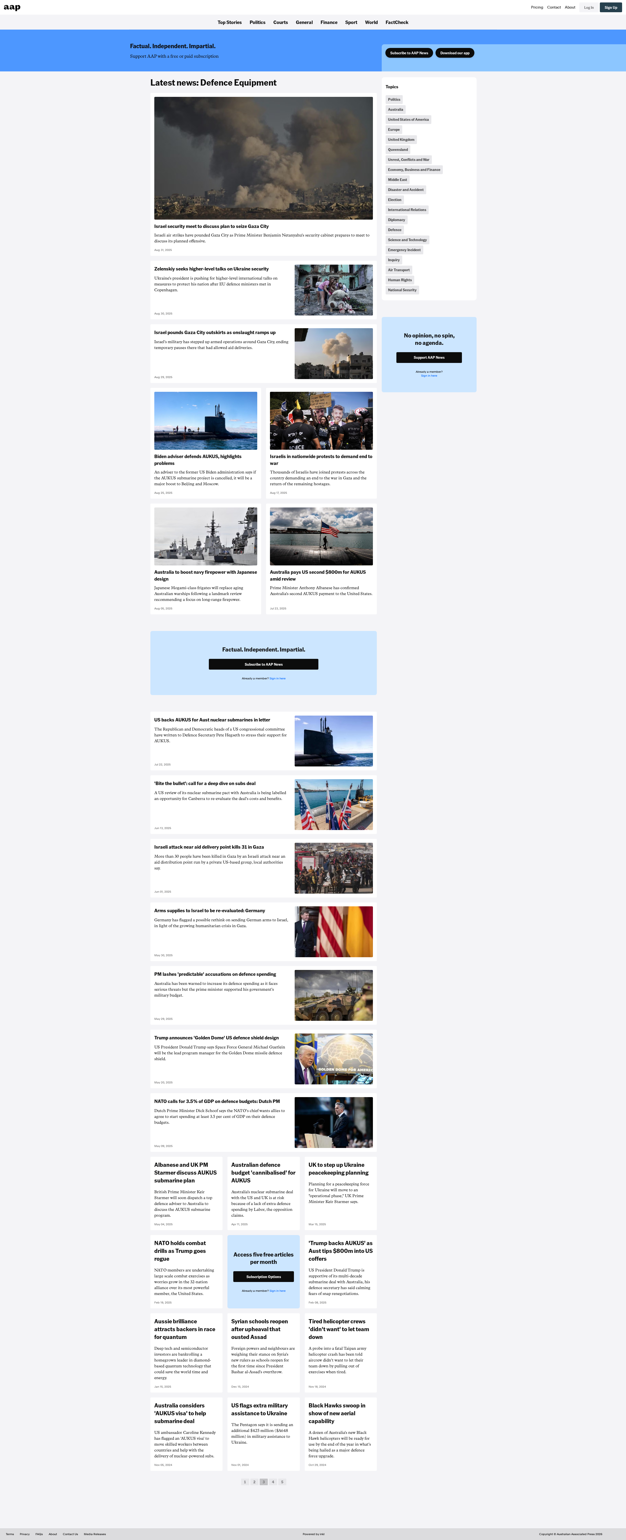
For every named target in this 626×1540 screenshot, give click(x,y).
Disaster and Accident (406, 189)
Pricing (537, 7)
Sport (351, 22)
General (304, 22)
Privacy (25, 1534)
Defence (395, 229)
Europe (394, 129)
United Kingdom (401, 139)
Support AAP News (429, 357)
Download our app (455, 52)
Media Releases (95, 1534)
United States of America (408, 119)
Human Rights (400, 279)
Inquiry (394, 259)
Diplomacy (396, 219)
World (371, 22)
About (570, 7)
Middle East (397, 179)
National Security (402, 289)
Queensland (398, 149)
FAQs (39, 1534)
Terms (10, 1534)
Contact (554, 7)
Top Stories (230, 22)
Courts (280, 22)
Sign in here (277, 678)
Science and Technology (407, 239)
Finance (329, 22)
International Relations (407, 209)
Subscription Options (263, 1276)
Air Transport (399, 269)
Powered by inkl (313, 1534)
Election (395, 199)
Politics (258, 22)
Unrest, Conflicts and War (408, 159)
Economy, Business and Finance (414, 169)
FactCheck (397, 22)
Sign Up (611, 7)
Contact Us (70, 1534)
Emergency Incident (404, 249)
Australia (395, 109)
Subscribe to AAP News (409, 52)
